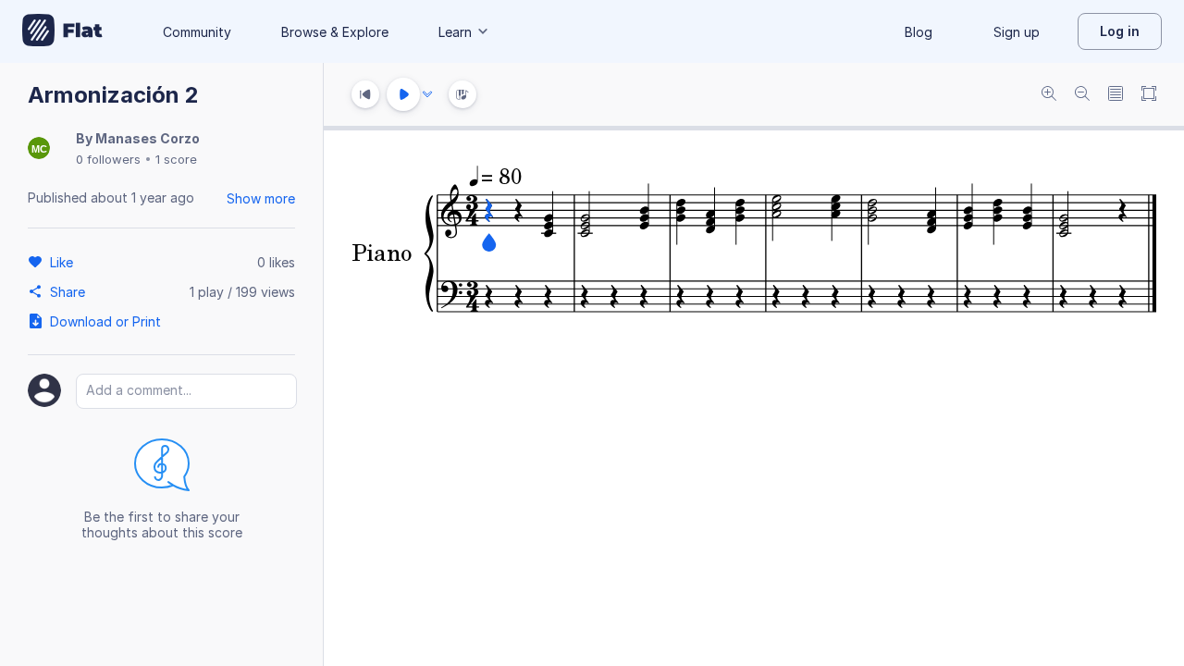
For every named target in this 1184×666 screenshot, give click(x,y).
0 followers (108, 159)
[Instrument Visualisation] (462, 94)
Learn (455, 32)
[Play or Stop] (403, 94)
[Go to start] (365, 94)
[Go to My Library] (62, 31)
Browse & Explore (334, 32)
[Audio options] (427, 94)
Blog (918, 32)
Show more (261, 198)
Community (197, 32)
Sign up (1016, 32)
